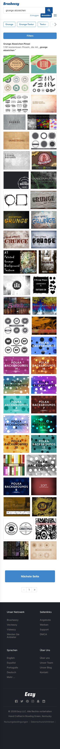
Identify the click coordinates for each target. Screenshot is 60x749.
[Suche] (49, 10)
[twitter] (21, 701)
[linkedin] (43, 701)
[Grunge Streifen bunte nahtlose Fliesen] (14, 465)
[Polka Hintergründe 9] (44, 424)
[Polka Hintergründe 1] (44, 346)
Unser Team (46, 662)
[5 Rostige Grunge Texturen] (16, 306)
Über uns (45, 657)
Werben (44, 624)
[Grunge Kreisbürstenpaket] (44, 84)
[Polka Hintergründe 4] (16, 405)
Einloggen (34, 15)
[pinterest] (27, 701)
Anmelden (46, 15)
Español (11, 662)
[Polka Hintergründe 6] (16, 486)
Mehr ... (11, 677)
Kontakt (44, 672)
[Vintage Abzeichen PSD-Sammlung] (16, 180)
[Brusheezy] (11, 4)
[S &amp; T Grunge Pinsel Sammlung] (44, 507)
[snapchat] (38, 701)
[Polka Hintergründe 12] (44, 444)
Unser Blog (46, 667)
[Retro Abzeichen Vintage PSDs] (44, 160)
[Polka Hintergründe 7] (44, 405)
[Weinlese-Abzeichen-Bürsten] (16, 104)
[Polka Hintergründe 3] (44, 385)
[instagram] (32, 701)
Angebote (45, 619)
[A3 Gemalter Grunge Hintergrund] (20, 262)
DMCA (43, 634)
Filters (30, 36)
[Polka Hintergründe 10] (16, 444)
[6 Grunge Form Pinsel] (44, 285)
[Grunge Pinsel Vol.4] (44, 306)
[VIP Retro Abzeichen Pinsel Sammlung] (16, 346)
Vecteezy (12, 624)
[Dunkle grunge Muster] (16, 550)
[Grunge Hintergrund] (43, 180)
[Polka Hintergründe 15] (41, 465)
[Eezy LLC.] (30, 694)
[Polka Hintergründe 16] (44, 365)
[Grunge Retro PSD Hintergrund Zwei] (16, 64)
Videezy (11, 629)
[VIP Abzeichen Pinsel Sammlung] (16, 325)
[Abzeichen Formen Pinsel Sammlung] (44, 141)
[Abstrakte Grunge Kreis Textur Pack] (42, 122)
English (11, 657)
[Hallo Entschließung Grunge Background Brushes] (44, 104)
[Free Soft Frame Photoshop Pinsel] (44, 486)
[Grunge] (44, 325)
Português (12, 667)
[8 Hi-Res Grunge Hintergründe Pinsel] (16, 507)
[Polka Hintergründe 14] (16, 365)
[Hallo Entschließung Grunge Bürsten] (16, 141)
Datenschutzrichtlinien (42, 721)
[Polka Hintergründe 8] (16, 424)
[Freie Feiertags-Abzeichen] (18, 528)
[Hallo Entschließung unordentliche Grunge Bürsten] (16, 160)
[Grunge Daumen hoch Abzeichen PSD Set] (16, 84)
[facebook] (16, 701)
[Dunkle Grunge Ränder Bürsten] (47, 262)
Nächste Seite (30, 576)
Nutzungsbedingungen (16, 721)
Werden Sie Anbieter (13, 635)
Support (44, 629)
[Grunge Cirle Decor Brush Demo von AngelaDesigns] (46, 528)
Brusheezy (12, 619)
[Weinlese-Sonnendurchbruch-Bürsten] (43, 550)
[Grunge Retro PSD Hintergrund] (44, 64)
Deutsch (11, 672)
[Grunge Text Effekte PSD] (43, 200)
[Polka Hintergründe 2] (16, 385)
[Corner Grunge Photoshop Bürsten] (16, 285)
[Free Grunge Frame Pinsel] (16, 200)
